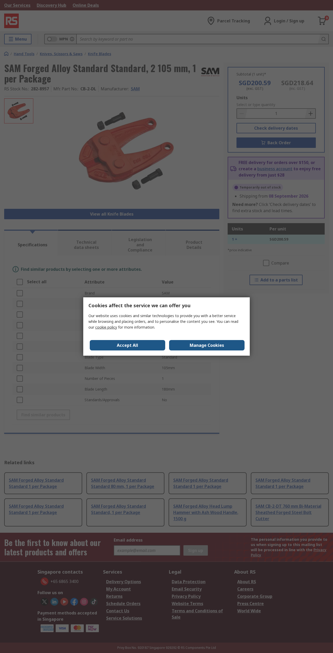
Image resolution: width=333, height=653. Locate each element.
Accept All (127, 345)
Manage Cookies (207, 345)
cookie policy (106, 327)
